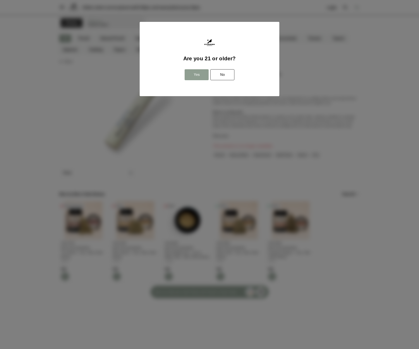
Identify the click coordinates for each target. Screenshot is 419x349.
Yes (197, 74)
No (222, 74)
